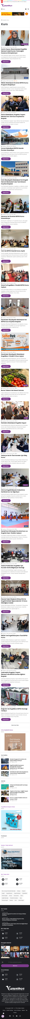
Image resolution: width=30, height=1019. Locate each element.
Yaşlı (21, 898)
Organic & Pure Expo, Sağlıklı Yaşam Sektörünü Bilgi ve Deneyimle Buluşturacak (19, 792)
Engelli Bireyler (9, 893)
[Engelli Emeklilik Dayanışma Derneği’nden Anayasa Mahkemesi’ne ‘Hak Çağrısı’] (5, 767)
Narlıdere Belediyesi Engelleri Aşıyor (13, 423)
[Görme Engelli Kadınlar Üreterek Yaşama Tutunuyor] (24, 954)
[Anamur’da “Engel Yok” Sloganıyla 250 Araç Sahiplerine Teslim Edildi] (5, 955)
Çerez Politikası (17, 1010)
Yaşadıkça (4, 47)
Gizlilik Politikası (9, 1010)
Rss (26, 1010)
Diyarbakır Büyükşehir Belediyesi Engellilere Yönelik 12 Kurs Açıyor (12, 355)
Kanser (10, 895)
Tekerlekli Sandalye (14, 898)
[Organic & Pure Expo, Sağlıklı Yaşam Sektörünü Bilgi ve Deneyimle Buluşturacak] (5, 793)
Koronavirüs (16, 895)
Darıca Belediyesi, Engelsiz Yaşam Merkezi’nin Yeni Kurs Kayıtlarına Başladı (13, 116)
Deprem (23, 890)
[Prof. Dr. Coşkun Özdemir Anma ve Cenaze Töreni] (5, 799)
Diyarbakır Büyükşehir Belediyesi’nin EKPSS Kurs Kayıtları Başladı (14, 321)
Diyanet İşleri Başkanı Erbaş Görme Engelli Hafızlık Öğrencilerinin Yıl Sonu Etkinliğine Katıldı (14, 601)
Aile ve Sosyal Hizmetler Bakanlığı (8, 890)
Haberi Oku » (6, 61)
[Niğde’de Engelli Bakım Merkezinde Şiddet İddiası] (15, 954)
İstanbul (11, 900)
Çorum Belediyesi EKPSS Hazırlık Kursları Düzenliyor (12, 149)
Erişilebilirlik (24, 893)
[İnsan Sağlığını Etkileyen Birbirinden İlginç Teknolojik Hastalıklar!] (5, 949)
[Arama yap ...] (28, 9)
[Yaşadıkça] (6, 5)
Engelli (3, 893)
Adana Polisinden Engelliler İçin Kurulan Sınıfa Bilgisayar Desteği (12, 567)
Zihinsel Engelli (5, 900)
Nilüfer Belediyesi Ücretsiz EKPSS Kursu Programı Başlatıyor (14, 84)
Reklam (23, 1010)
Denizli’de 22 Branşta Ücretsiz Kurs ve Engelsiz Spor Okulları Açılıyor (14, 532)
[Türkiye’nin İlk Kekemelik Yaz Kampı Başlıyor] (5, 786)
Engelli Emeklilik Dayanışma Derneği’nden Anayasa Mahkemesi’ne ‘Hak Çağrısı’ (17, 767)
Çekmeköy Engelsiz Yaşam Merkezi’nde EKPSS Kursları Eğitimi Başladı (13, 674)
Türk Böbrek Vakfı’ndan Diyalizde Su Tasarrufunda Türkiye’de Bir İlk (19, 772)
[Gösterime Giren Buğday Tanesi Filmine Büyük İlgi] (15, 949)
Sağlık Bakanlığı (5, 898)
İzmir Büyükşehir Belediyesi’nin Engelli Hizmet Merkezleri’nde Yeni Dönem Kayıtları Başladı (14, 182)
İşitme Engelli (21, 900)
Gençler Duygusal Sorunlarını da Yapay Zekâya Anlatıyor (18, 759)
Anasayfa (4, 20)
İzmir (16, 900)
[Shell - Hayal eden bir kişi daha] (15, 13)
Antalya (18, 890)
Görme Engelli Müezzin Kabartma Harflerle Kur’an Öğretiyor (13, 491)
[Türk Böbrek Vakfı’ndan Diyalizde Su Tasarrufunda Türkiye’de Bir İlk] (5, 773)
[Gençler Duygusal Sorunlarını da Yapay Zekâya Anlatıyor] (5, 761)
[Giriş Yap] (26, 9)
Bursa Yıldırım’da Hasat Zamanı (12, 390)
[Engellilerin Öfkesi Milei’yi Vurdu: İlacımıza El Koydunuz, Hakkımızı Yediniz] (24, 948)
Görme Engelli (4, 895)
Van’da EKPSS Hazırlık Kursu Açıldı (13, 251)
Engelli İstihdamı (17, 893)
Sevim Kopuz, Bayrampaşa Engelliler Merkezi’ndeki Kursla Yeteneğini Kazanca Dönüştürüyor (14, 51)
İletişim (15, 1012)
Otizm (22, 895)
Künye (4, 1010)
